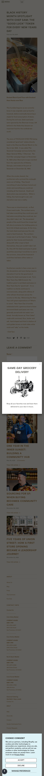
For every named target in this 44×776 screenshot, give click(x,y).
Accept (21, 760)
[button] (4, 771)
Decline (21, 765)
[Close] (40, 364)
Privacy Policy (19, 755)
